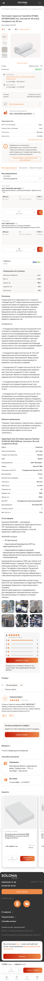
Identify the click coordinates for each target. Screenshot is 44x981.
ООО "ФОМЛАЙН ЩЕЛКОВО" (12, 188)
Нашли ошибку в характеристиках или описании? (25, 159)
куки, (18, 944)
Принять (22, 956)
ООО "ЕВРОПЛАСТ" (8, 223)
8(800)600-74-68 (9, 882)
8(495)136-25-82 (8, 886)
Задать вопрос (24, 29)
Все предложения (9, 168)
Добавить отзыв (22, 660)
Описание (23, 168)
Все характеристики (35, 139)
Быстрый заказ (22, 63)
